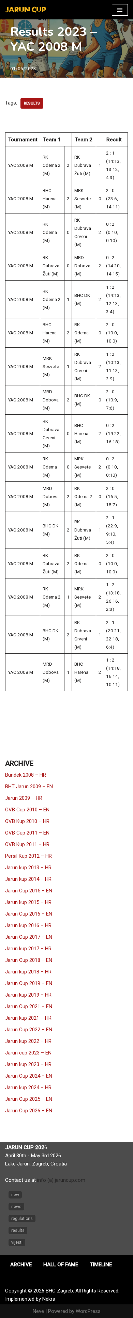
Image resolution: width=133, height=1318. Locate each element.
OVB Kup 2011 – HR (27, 844)
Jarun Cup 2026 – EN (28, 1111)
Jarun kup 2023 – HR (28, 1064)
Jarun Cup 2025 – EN (28, 1099)
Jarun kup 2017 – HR (28, 949)
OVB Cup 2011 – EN (27, 833)
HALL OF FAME (60, 1264)
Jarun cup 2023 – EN (28, 1053)
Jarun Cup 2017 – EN (28, 937)
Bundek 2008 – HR (25, 775)
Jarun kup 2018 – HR (28, 972)
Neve (38, 1311)
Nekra (48, 1299)
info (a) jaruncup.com (61, 1180)
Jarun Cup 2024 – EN (28, 1076)
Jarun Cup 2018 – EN (28, 960)
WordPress (88, 1311)
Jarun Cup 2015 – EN (28, 891)
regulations (22, 1218)
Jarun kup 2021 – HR (28, 1018)
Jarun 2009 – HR (23, 798)
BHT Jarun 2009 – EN (29, 786)
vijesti (17, 1242)
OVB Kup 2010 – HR (27, 821)
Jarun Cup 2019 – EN (28, 983)
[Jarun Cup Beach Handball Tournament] (25, 10)
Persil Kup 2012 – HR (28, 856)
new (15, 1194)
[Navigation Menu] (120, 10)
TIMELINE (101, 1264)
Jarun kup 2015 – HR (28, 902)
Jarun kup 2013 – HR (28, 867)
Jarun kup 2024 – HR (28, 1087)
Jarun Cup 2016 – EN (28, 914)
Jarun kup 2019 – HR (28, 995)
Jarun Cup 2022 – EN (28, 1030)
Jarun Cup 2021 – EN (28, 1006)
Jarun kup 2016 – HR (28, 925)
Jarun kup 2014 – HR (28, 879)
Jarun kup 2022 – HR (28, 1041)
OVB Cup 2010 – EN (27, 810)
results (32, 103)
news (16, 1206)
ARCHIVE (21, 1264)
